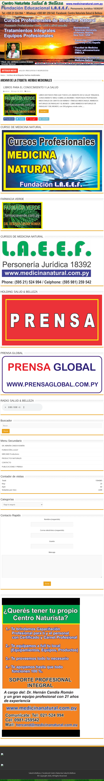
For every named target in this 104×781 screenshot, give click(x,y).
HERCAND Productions (10, 454)
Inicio (3, 75)
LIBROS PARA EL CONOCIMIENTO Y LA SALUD (30, 87)
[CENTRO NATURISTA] (52, 33)
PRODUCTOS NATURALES (12, 458)
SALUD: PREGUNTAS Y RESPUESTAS (33, 71)
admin (7, 91)
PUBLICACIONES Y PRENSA (12, 467)
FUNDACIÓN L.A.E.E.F (10, 450)
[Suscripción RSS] (102, 81)
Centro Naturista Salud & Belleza (62, 773)
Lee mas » (43, 111)
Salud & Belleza (35, 773)
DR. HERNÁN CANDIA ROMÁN (13, 446)
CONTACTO (6, 462)
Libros (28, 91)
